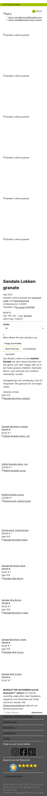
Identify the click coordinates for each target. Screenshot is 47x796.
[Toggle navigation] (6, 8)
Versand (28, 315)
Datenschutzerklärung (14, 705)
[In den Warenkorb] (4, 29)
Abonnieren (36, 712)
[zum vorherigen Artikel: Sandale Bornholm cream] (4, 25)
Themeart (20, 792)
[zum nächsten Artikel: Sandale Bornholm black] (8, 25)
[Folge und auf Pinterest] (32, 752)
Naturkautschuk (21, 301)
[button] (24, 10)
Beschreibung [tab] (12, 348)
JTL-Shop (39, 792)
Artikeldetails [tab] (29, 348)
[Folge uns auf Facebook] (23, 752)
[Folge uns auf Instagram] (15, 752)
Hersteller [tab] (10, 354)
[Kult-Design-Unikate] (7, 13)
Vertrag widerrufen (14, 776)
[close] (4, 32)
